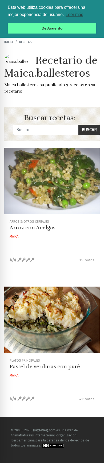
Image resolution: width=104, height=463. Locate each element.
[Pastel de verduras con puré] (52, 320)
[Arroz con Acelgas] (52, 181)
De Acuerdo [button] (52, 28)
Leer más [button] (74, 14)
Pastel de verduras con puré (45, 366)
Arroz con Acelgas (32, 227)
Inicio (8, 42)
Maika (14, 236)
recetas (25, 42)
